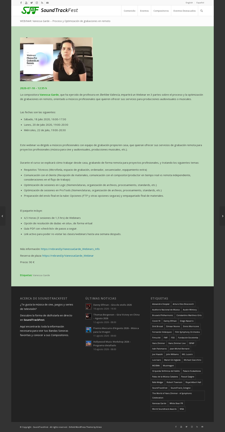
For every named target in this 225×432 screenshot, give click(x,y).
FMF (166, 337)
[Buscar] (201, 10)
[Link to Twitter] (31, 2)
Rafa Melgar (157, 382)
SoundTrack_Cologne (181, 387)
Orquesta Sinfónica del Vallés (166, 371)
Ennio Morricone (191, 326)
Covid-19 (156, 321)
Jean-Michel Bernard (179, 348)
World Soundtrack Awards (164, 409)
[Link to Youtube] (26, 2)
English (189, 2)
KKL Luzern (187, 354)
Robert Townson (174, 382)
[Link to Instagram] (36, 2)
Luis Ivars (156, 360)
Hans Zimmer (158, 343)
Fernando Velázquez (162, 332)
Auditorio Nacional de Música (166, 309)
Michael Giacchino (192, 360)
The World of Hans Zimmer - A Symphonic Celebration (172, 395)
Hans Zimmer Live (177, 343)
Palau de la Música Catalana (165, 376)
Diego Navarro (187, 321)
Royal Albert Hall (193, 382)
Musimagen (168, 365)
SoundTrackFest (159, 387)
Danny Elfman (170, 321)
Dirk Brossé (157, 326)
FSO (173, 337)
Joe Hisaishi (157, 354)
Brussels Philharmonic (162, 315)
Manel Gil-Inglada (172, 360)
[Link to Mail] (47, 2)
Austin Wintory (190, 309)
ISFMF (191, 343)
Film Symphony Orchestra (187, 332)
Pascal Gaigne (187, 376)
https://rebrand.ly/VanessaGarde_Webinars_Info (70, 249)
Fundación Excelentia (188, 337)
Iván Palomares (159, 348)
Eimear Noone (173, 326)
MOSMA (156, 365)
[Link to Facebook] (21, 2)
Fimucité (156, 337)
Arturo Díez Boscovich (183, 304)
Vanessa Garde (41, 275)
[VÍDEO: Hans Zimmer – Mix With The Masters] (2, 216)
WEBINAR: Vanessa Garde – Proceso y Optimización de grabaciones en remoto (65, 21)
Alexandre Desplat (160, 304)
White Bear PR (176, 403)
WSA (182, 409)
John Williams (172, 354)
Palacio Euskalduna (192, 371)
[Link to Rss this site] (42, 2)
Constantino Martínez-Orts (188, 315)
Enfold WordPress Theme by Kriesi (85, 427)
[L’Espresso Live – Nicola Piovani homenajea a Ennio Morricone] (222, 216)
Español (200, 2)
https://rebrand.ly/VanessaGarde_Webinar (68, 255)
